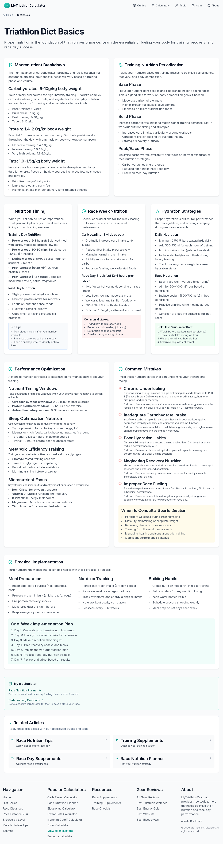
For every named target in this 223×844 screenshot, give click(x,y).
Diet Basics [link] (23, 14)
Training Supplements (106, 803)
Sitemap (8, 831)
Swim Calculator (58, 825)
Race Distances (13, 808)
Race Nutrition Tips (15, 825)
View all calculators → (61, 831)
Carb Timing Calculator (62, 797)
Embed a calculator (60, 836)
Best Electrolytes (148, 819)
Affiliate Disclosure (191, 821)
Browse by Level (14, 819)
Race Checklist (101, 808)
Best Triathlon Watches (152, 803)
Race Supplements (104, 797)
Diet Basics (10, 803)
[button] (180, 5)
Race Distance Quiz (15, 814)
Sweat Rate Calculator (62, 814)
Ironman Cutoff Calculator (64, 819)
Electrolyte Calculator (61, 808)
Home (9, 14)
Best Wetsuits (145, 814)
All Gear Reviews (148, 797)
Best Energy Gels (148, 808)
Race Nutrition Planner (62, 803)
